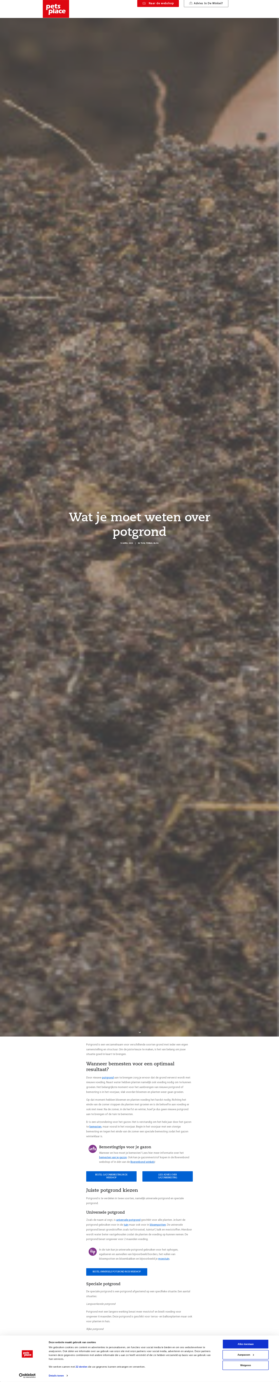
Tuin (143, 543)
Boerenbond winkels (142, 1162)
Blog (156, 543)
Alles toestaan (246, 1344)
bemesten (95, 1126)
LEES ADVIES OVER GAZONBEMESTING (167, 1176)
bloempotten (158, 1225)
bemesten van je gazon (113, 1157)
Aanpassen (244, 1354)
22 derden (82, 1366)
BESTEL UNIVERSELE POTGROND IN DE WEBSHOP (117, 1272)
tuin (126, 1225)
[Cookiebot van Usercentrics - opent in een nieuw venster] (27, 1375)
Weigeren (245, 1365)
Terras (149, 543)
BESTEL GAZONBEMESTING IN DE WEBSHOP (111, 1176)
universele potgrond (128, 1220)
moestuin (163, 1259)
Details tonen (56, 1375)
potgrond (108, 1077)
